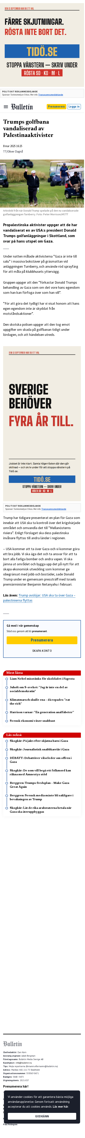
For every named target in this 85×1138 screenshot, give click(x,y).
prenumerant (39, 631)
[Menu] (6, 106)
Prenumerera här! (15, 1086)
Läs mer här (60, 1106)
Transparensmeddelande (50, 94)
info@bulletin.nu (24, 1062)
